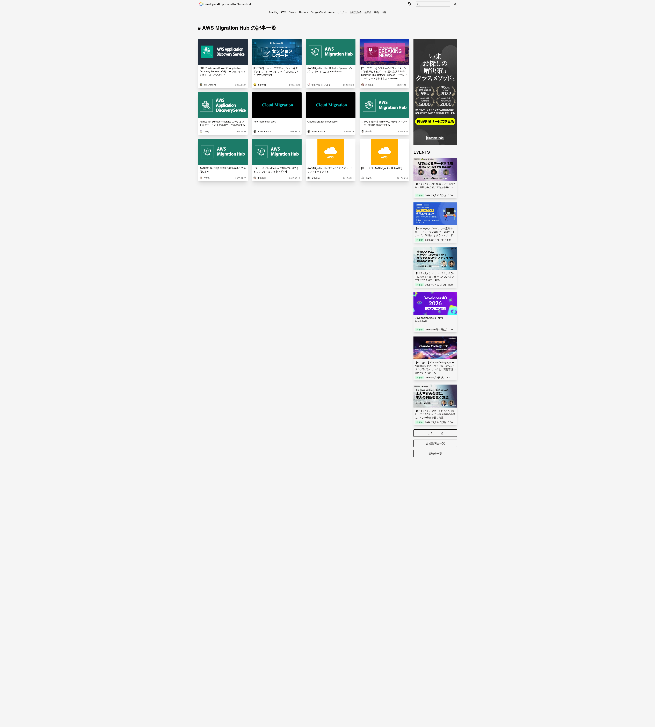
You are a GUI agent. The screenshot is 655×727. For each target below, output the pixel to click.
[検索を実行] (418, 4)
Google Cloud (318, 12)
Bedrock (303, 12)
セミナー (342, 12)
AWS (283, 12)
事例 (376, 12)
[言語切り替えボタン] (409, 3)
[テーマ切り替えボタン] (455, 4)
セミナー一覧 (435, 433)
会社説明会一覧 (435, 443)
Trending (273, 12)
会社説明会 (356, 12)
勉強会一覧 (435, 453)
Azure (331, 12)
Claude (292, 12)
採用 (384, 12)
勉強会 (368, 12)
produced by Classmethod (236, 4)
